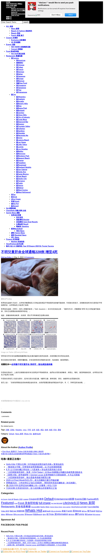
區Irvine (19, 138)
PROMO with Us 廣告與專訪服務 (21, 10)
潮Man (3, 514)
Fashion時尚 (93, 499)
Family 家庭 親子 (17, 35)
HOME (8, 2)
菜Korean (19, 79)
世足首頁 (19, 217)
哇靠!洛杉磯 (8, 549)
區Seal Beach (21, 176)
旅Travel (91, 511)
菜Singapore (21, 85)
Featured (7, 502)
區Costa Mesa (21, 120)
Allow (70, 15)
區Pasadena (20, 163)
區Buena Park (21, 108)
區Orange (20, 160)
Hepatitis (18, 430)
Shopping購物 (35, 507)
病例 (46, 430)
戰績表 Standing (22, 226)
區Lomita (19, 147)
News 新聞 (15, 29)
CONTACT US (10, 7)
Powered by (31, 15)
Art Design (4, 499)
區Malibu (19, 151)
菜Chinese (20, 65)
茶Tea (13, 195)
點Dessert (15, 206)
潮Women (9, 514)
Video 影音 (5, 511)
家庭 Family (67, 511)
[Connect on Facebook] (58, 551)
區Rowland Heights (23, 167)
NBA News (20, 231)
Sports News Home (56, 507)
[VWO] (38, 15)
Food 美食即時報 (12, 51)
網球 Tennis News (18, 233)
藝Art (44, 514)
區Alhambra (20, 97)
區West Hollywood (23, 192)
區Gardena (20, 131)
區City (13, 94)
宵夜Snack (15, 201)
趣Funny (79, 514)
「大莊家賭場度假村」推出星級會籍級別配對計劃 (28, 477)
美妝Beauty (37, 514)
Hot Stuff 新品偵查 (18, 54)
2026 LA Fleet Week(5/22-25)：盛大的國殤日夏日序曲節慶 (32, 480)
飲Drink (14, 197)
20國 (7, 430)
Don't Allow (56, 15)
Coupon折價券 (36, 499)
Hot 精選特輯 (11, 208)
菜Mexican (20, 81)
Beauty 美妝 (15, 33)
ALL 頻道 (9, 26)
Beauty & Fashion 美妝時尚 (21, 31)
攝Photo (84, 511)
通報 (59, 430)
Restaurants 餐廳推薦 (14, 56)
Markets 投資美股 (17, 242)
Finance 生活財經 (12, 239)
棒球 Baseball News (18, 235)
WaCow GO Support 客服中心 (21, 8)
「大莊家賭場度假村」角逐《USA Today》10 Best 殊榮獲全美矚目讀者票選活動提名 (44, 472)
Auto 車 (10, 499)
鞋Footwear (96, 514)
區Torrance (20, 181)
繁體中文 (9, 18)
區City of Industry (23, 117)
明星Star (99, 511)
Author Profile (25, 447)
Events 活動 (10, 44)
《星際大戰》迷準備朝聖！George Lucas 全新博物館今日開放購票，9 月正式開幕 (43, 475)
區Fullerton (20, 129)
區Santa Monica (22, 174)
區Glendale (20, 133)
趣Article (71, 514)
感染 (42, 430)
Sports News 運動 (13, 213)
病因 (50, 430)
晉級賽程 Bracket (22, 220)
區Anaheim (20, 99)
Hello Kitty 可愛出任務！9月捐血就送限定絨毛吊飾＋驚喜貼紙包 (35, 464)
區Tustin (19, 183)
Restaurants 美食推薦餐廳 (16, 506)
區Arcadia (20, 101)
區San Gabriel (21, 170)
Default (11, 434)
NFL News (15, 237)
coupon (25, 499)
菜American (20, 60)
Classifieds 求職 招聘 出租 (16, 210)
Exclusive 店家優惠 (18, 40)
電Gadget (89, 514)
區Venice (19, 185)
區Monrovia (20, 154)
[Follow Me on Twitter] (36, 551)
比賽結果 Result (22, 224)
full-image (45, 502)
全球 (33, 430)
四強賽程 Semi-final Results (27, 222)
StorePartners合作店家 (14, 244)
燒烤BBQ (19, 63)
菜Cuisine (15, 58)
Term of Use (15, 15)
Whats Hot (28, 434)
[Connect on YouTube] (80, 551)
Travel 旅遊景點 (93, 507)
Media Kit (14, 12)
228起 (12, 430)
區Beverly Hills (22, 104)
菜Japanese (20, 76)
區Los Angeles (22, 149)
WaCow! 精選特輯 (17, 511)
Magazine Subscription (19, 14)
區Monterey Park (22, 156)
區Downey (20, 124)
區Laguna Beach (22, 140)
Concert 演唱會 (17, 49)
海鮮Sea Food (21, 83)
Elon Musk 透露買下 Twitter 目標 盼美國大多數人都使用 (23, 451)
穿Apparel (29, 514)
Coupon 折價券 (12, 38)
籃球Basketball (17, 229)
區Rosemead (21, 165)
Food (15, 503)
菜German (20, 72)
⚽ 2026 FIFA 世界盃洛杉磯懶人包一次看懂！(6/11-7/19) (31, 485)
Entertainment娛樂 (64, 499)
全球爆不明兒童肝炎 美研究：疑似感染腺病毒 (32, 364)
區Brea (18, 106)
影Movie (77, 511)
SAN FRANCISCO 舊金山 (14, 3)
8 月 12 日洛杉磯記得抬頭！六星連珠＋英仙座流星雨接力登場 (34, 469)
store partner (67, 507)
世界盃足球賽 (16, 215)
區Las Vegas (21, 142)
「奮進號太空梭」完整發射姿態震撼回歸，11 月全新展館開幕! (34, 467)
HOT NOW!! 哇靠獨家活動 (20, 47)
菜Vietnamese (21, 92)
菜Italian (19, 74)
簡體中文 (9, 17)
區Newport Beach (23, 158)
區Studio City (21, 179)
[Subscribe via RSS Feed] (13, 551)
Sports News (45, 507)
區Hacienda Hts (22, 135)
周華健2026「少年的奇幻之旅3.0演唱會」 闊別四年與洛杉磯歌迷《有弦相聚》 (41, 483)
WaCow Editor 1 (7, 257)
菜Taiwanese (21, 88)
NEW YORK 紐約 (11, 5)
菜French (19, 69)
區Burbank (20, 110)
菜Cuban (19, 67)
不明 (29, 430)
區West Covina (22, 190)
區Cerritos (20, 113)
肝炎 (55, 430)
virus (25, 430)
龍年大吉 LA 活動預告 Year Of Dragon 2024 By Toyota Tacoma (30, 246)
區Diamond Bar (22, 122)
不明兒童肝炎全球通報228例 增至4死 (29, 252)
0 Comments (29, 257)
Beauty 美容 (18, 499)
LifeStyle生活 (71, 502)
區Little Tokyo (21, 145)
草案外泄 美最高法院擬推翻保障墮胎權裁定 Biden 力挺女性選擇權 (25, 454)
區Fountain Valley (23, 126)
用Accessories (18, 514)
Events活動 (80, 499)
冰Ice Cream (16, 199)
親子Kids (50, 514)
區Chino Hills (21, 115)
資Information (61, 514)
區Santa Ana (21, 172)
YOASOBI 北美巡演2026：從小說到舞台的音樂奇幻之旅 (31, 488)
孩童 (37, 430)
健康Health (37, 434)
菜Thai (18, 90)
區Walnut (19, 188)
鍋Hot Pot (15, 204)
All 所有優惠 (15, 42)
